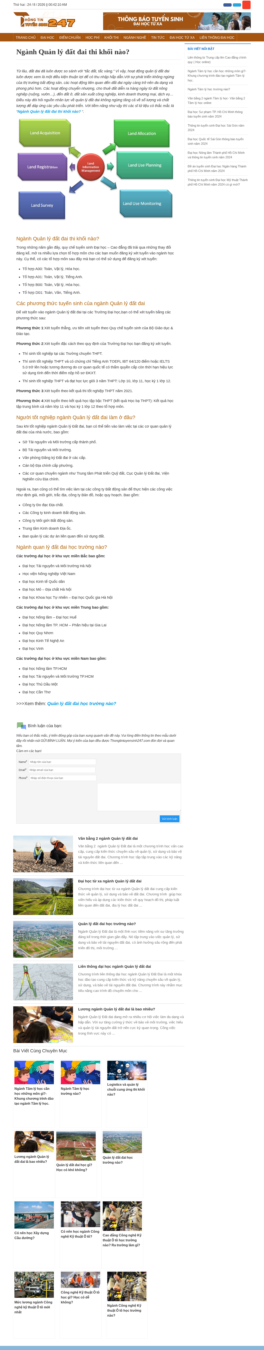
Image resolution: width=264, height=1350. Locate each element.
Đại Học (47, 37)
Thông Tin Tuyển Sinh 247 (44, 20)
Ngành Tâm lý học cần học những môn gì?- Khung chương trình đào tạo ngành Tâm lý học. (217, 75)
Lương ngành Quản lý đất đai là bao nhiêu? (116, 1009)
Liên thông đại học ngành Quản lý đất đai (114, 966)
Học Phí (92, 37)
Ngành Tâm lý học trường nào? (209, 89)
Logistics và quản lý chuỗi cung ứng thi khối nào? (126, 1089)
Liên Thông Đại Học (217, 37)
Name (22, 761)
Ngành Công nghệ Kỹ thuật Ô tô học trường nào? (124, 1310)
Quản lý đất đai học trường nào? (107, 924)
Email (22, 769)
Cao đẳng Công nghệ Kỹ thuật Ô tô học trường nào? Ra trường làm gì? (122, 1240)
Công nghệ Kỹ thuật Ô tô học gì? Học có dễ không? (80, 1297)
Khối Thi (111, 37)
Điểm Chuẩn (70, 37)
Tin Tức (158, 37)
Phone (22, 778)
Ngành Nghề (135, 37)
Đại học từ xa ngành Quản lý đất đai (109, 881)
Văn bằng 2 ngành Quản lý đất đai (108, 838)
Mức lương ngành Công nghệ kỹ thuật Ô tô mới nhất (33, 1307)
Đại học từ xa (182, 37)
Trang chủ (26, 37)
